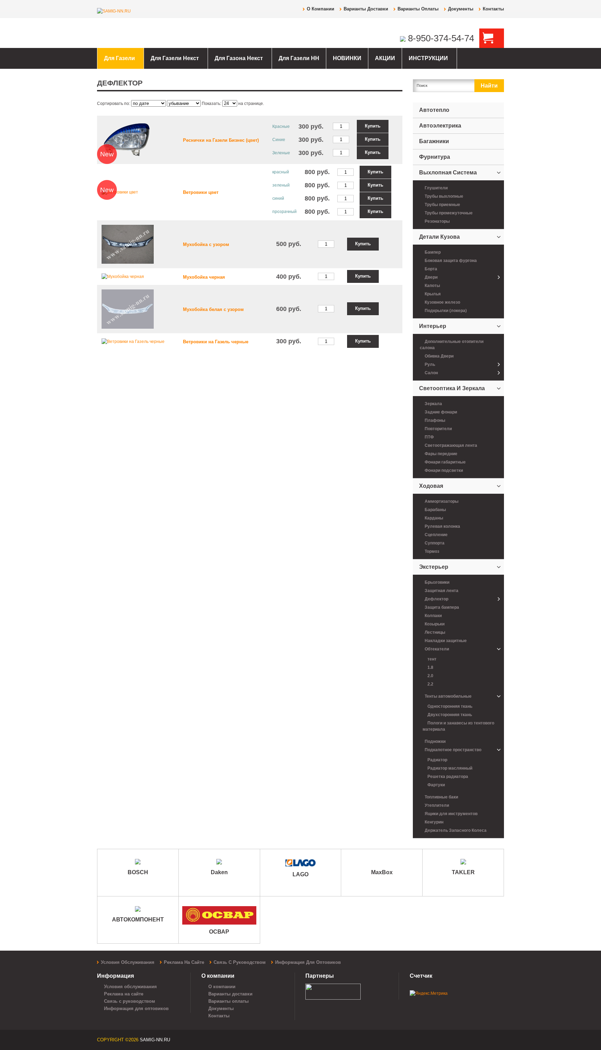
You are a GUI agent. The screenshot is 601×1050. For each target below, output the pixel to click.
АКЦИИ (385, 58)
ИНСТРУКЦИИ (428, 58)
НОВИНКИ (347, 58)
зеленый (281, 185)
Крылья (433, 294)
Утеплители (437, 805)
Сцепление (436, 534)
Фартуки (436, 784)
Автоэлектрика (440, 126)
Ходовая (431, 486)
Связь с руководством (240, 962)
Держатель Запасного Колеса (456, 830)
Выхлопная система (448, 172)
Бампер (433, 252)
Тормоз (432, 551)
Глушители (436, 188)
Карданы (434, 518)
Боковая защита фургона (451, 260)
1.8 (430, 667)
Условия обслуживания (127, 962)
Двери (431, 277)
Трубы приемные (442, 204)
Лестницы (435, 632)
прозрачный (284, 211)
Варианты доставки (366, 8)
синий (278, 198)
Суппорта (434, 543)
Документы (460, 8)
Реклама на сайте (184, 962)
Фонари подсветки (444, 470)
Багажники (434, 141)
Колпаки (433, 615)
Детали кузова (439, 237)
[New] (128, 139)
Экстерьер (433, 567)
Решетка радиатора (447, 776)
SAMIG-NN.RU (155, 1039)
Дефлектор (436, 599)
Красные (281, 126)
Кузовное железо (442, 302)
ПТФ (429, 437)
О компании (320, 8)
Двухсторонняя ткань (449, 714)
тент (431, 659)
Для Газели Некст (175, 58)
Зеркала (433, 403)
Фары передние (441, 453)
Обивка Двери (439, 356)
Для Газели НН (299, 58)
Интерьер (432, 326)
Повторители (438, 428)
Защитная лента (441, 590)
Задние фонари (441, 412)
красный (280, 172)
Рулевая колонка (442, 526)
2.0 (430, 675)
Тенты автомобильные (448, 696)
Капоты (432, 285)
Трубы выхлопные (444, 196)
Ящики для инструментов (451, 813)
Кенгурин (434, 822)
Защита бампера (442, 607)
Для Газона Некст (239, 58)
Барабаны (435, 509)
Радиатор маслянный (449, 768)
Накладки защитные (446, 640)
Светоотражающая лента (451, 445)
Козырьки (434, 624)
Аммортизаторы (441, 501)
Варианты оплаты (418, 8)
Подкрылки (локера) (446, 310)
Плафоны (435, 420)
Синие (278, 139)
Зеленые (281, 152)
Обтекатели (437, 649)
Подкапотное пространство (453, 749)
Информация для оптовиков (308, 962)
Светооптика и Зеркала (452, 388)
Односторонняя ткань (449, 706)
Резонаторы (437, 221)
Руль (430, 364)
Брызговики (437, 582)
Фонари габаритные (445, 462)
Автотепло (434, 110)
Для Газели (119, 58)
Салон (431, 372)
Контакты (493, 8)
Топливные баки (441, 797)
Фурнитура (434, 157)
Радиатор (437, 759)
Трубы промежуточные (449, 213)
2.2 (430, 684)
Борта (431, 268)
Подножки (435, 741)
